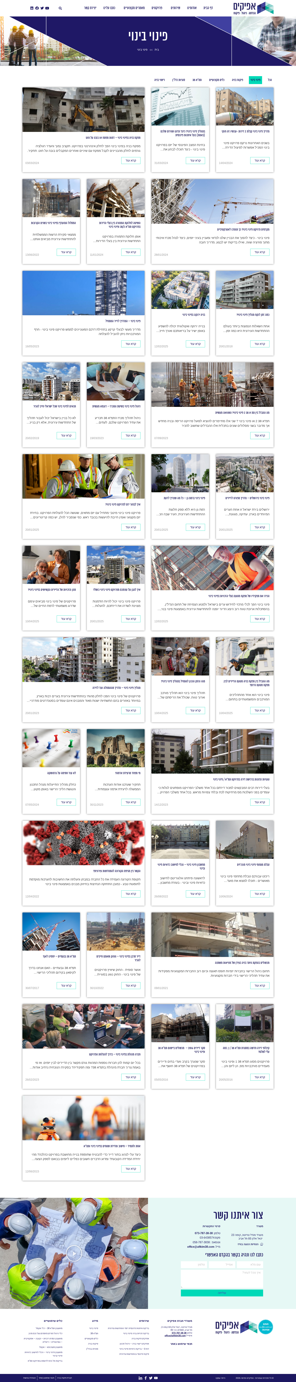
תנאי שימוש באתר (181, 1344)
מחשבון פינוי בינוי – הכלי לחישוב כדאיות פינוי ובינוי (43, 1354)
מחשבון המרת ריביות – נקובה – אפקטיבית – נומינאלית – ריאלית (43, 1340)
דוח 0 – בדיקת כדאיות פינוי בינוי (134, 1348)
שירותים (175, 8)
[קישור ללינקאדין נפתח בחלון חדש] (32, 8)
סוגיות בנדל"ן (92, 1348)
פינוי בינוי (93, 1328)
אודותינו (192, 8)
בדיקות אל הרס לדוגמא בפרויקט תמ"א (45, 1360)
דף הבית (208, 8)
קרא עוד (260, 160)
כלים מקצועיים (91, 1338)
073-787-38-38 (179, 1332)
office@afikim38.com (175, 1335)
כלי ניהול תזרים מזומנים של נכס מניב (45, 1333)
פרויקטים (157, 8)
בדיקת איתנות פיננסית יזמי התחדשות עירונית (128, 1328)
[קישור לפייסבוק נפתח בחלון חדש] (37, 8)
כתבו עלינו (109, 8)
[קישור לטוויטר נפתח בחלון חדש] (47, 8)
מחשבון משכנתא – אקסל (50, 1347)
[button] (60, 8)
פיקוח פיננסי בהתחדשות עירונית (134, 1354)
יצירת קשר (90, 8)
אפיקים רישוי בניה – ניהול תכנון (134, 1343)
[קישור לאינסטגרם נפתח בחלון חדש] (42, 8)
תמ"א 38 (94, 1333)
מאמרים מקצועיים (134, 8)
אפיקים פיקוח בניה (140, 1338)
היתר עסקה (220, 1378)
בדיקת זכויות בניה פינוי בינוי (136, 1333)
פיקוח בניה (93, 1343)
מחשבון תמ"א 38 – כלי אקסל (49, 1328)
